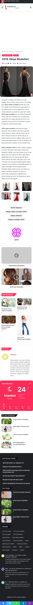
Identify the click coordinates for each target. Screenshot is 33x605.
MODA (11, 51)
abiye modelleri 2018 (16, 219)
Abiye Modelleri (18, 51)
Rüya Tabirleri (5, 550)
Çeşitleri (22, 550)
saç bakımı (15, 550)
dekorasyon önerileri (22, 543)
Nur (6, 582)
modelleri (27, 547)
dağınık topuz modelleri (8, 543)
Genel (15, 55)
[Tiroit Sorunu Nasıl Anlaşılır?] (6, 494)
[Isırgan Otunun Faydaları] (6, 421)
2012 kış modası (6, 534)
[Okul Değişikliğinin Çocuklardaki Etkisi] (6, 445)
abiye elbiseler (17, 215)
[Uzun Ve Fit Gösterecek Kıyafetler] (24, 326)
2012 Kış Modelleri (18, 534)
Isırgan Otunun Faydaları (20, 419)
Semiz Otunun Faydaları (20, 500)
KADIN (14, 547)
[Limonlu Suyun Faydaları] (6, 437)
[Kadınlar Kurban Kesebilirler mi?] (24, 301)
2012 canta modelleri (19, 531)
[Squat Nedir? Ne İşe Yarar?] (6, 429)
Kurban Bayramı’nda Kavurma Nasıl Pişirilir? (7, 327)
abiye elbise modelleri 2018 (17, 212)
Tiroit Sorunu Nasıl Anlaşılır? (22, 492)
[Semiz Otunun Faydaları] (6, 504)
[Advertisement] (16, 30)
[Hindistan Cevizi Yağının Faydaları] (8, 302)
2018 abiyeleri (17, 208)
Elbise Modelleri (6, 547)
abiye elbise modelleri (17, 537)
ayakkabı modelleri (18, 540)
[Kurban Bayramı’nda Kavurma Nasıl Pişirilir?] (8, 320)
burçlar (27, 540)
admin (5, 63)
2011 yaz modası (6, 531)
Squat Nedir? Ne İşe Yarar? (11, 1)
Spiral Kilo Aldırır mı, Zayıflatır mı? (18, 582)
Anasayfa (6, 51)
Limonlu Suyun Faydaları (20, 434)
